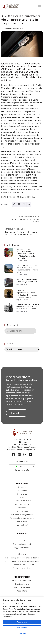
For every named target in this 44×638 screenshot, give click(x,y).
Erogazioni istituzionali (22, 544)
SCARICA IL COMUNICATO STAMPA (18, 197)
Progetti (22, 541)
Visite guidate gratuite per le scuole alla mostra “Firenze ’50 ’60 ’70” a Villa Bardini (27, 306)
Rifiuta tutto (22, 633)
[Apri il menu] (39, 6)
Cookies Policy (8, 609)
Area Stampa (22, 521)
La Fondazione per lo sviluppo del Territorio (22, 561)
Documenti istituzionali (22, 501)
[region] (22, 617)
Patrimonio (22, 508)
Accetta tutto (22, 622)
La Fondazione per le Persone (22, 568)
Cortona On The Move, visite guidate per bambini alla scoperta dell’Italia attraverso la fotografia (26, 253)
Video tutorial (22, 591)
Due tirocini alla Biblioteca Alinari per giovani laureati (26, 280)
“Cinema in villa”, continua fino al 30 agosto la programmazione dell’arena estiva (27, 268)
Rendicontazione (22, 584)
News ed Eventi (22, 525)
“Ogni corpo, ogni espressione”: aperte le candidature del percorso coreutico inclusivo (26, 293)
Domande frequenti (22, 587)
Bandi (22, 537)
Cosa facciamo (22, 490)
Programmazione (22, 504)
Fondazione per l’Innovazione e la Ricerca (22, 558)
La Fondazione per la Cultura (22, 565)
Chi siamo (22, 487)
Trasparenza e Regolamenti (22, 515)
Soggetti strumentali (22, 548)
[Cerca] (7, 330)
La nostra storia (22, 511)
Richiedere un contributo (22, 580)
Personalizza (22, 628)
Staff (22, 497)
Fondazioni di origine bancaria (22, 518)
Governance (22, 494)
